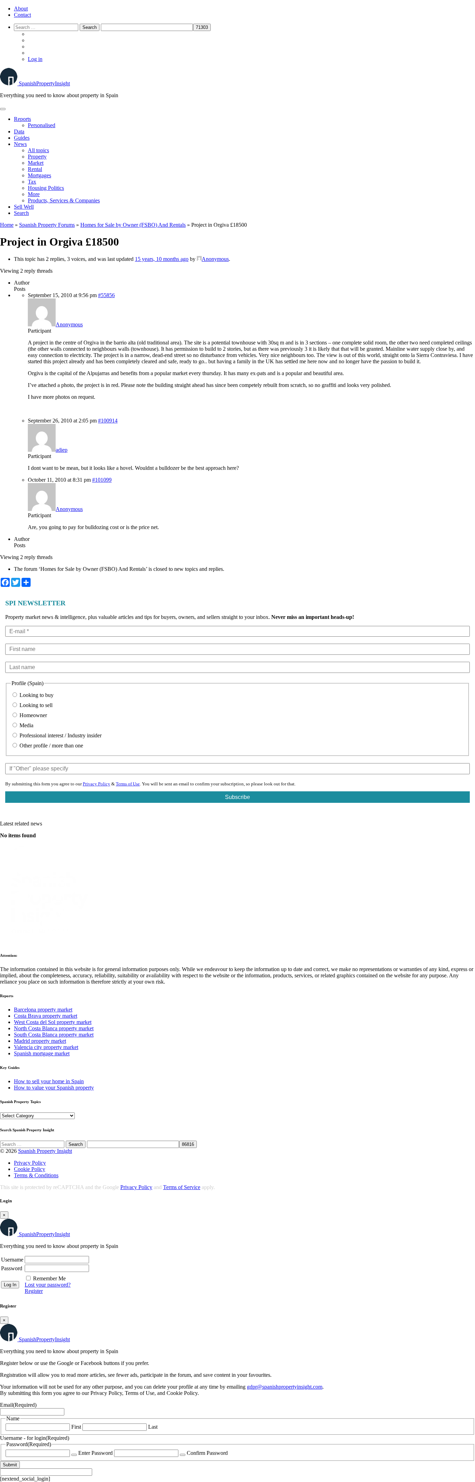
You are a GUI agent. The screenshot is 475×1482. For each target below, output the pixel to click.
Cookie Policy (29, 1169)
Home (7, 225)
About (21, 8)
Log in (35, 59)
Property (37, 157)
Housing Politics (46, 188)
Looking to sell (35, 705)
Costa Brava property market (45, 1016)
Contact (22, 15)
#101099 (102, 480)
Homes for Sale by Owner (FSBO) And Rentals (133, 225)
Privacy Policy (96, 783)
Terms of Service (181, 1187)
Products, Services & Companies (64, 200)
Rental (35, 169)
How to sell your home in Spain (49, 1081)
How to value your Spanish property (54, 1088)
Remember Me (49, 1278)
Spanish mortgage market (42, 1053)
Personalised (41, 125)
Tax (32, 182)
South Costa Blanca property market (54, 1035)
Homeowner (32, 715)
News (20, 144)
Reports (22, 119)
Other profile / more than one (50, 745)
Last (153, 1427)
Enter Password (95, 1453)
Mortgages (39, 175)
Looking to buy (36, 695)
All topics (38, 150)
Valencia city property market (46, 1047)
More (34, 194)
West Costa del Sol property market (52, 1022)
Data (19, 131)
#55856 (106, 295)
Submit (10, 1464)
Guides (22, 138)
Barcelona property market (43, 1009)
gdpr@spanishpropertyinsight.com (284, 1387)
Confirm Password (207, 1453)
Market (35, 163)
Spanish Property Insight (45, 1151)
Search (21, 213)
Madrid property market (40, 1041)
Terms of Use (128, 783)
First (76, 1427)
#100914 (108, 421)
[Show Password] (74, 1455)
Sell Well (24, 207)
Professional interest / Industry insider (60, 735)
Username (12, 1260)
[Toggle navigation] (3, 109)
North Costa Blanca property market (54, 1028)
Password (11, 1268)
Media (25, 725)
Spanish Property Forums (47, 225)
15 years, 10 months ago (161, 259)
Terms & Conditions (36, 1175)
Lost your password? (48, 1285)
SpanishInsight (44, 83)
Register (34, 1291)
